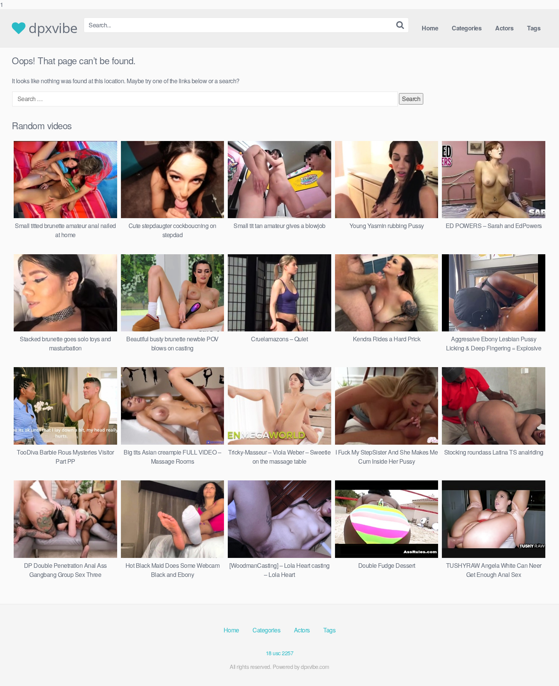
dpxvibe (51, 28)
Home (430, 28)
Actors (504, 28)
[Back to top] (538, 665)
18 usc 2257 (280, 653)
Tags (533, 28)
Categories (466, 28)
